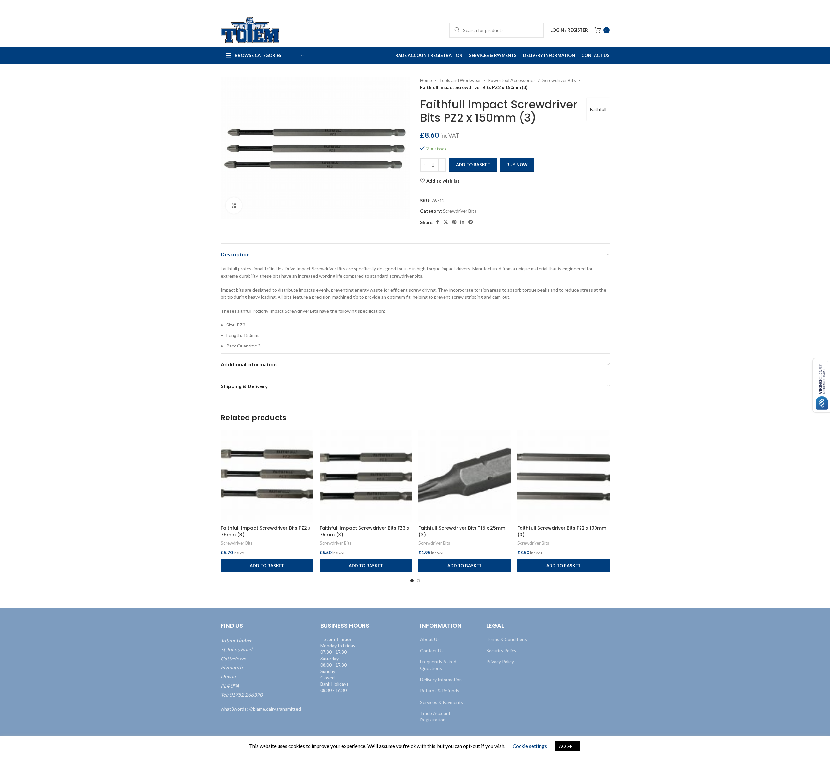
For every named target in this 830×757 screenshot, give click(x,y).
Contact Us (432, 650)
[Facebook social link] (438, 222)
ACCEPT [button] (567, 746)
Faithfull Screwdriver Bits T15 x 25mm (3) (461, 531)
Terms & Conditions (506, 639)
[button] (267, 565)
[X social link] (446, 222)
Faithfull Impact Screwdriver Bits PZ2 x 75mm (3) (265, 531)
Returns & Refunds (439, 690)
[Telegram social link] (470, 222)
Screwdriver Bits (559, 80)
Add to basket (473, 164)
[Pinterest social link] (454, 222)
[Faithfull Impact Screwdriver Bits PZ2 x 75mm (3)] (267, 476)
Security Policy (501, 650)
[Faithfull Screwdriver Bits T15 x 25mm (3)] (464, 476)
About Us (430, 639)
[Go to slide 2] (418, 580)
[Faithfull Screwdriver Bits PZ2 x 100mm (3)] (563, 476)
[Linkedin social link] (462, 222)
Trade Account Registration (435, 716)
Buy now (517, 164)
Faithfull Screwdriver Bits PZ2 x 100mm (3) (561, 531)
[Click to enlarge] (234, 205)
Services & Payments (441, 701)
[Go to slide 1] (412, 580)
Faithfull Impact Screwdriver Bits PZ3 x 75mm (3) (364, 531)
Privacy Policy (500, 661)
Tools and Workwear (460, 80)
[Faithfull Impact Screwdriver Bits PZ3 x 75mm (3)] (366, 476)
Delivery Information (441, 679)
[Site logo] (250, 29)
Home (426, 80)
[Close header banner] (822, 6)
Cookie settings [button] (530, 746)
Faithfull (598, 109)
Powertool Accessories (512, 80)
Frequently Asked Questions (438, 665)
